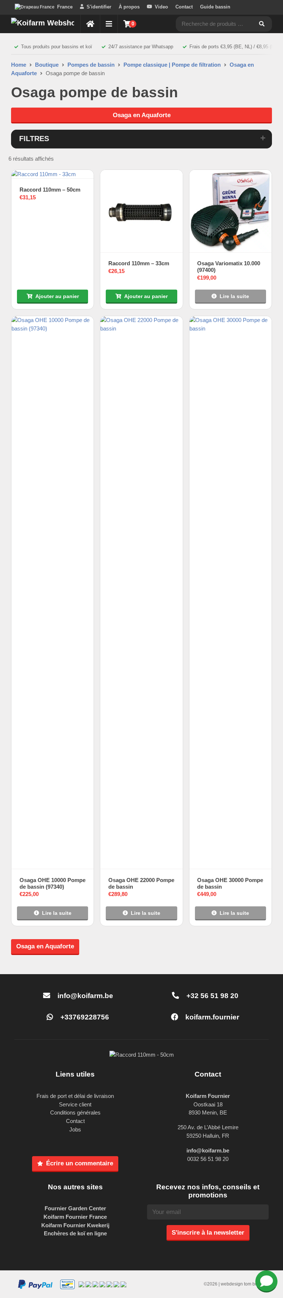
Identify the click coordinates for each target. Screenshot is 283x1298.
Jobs (75, 1129)
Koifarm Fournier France (75, 1217)
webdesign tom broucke (245, 1284)
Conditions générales (75, 1112)
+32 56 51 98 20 (211, 996)
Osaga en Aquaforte (142, 115)
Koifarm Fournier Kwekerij (75, 1225)
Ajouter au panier (57, 296)
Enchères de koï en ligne (75, 1233)
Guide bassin (215, 7)
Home (18, 65)
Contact (184, 7)
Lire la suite (234, 296)
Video (161, 7)
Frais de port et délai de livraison (75, 1096)
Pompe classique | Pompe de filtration (172, 65)
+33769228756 (84, 1017)
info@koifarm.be (85, 996)
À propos (129, 7)
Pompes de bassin (91, 65)
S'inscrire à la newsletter (208, 1232)
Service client (75, 1104)
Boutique (47, 65)
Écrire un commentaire (79, 1163)
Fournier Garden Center (75, 1208)
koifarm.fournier (211, 1017)
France (65, 7)
